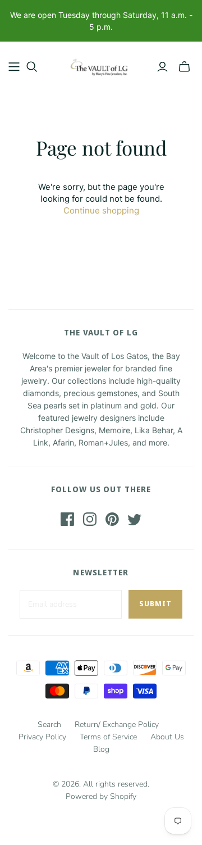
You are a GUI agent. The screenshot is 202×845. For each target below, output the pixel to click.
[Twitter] (134, 519)
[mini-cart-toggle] (184, 67)
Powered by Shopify (101, 796)
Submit (155, 603)
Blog (101, 749)
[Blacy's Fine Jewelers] (101, 64)
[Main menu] (14, 66)
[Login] (162, 67)
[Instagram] (90, 519)
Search (49, 724)
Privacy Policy (42, 737)
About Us (167, 737)
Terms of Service (108, 737)
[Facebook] (67, 519)
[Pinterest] (112, 519)
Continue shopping (101, 210)
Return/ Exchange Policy (117, 724)
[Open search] (32, 66)
